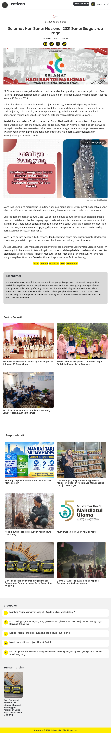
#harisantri (71, 263)
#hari (36, 263)
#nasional (54, 263)
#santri (44, 263)
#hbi (62, 263)
